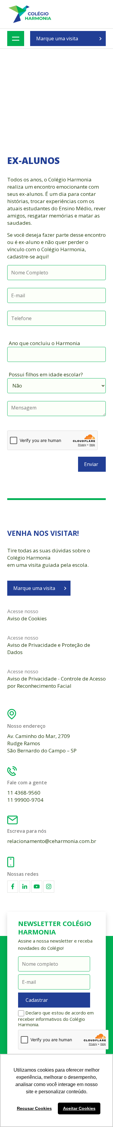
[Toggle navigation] (15, 38)
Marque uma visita (57, 38)
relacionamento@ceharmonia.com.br (51, 841)
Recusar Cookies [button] (34, 1108)
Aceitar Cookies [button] (79, 1108)
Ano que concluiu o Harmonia (44, 343)
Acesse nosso (27, 615)
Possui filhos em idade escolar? (46, 374)
